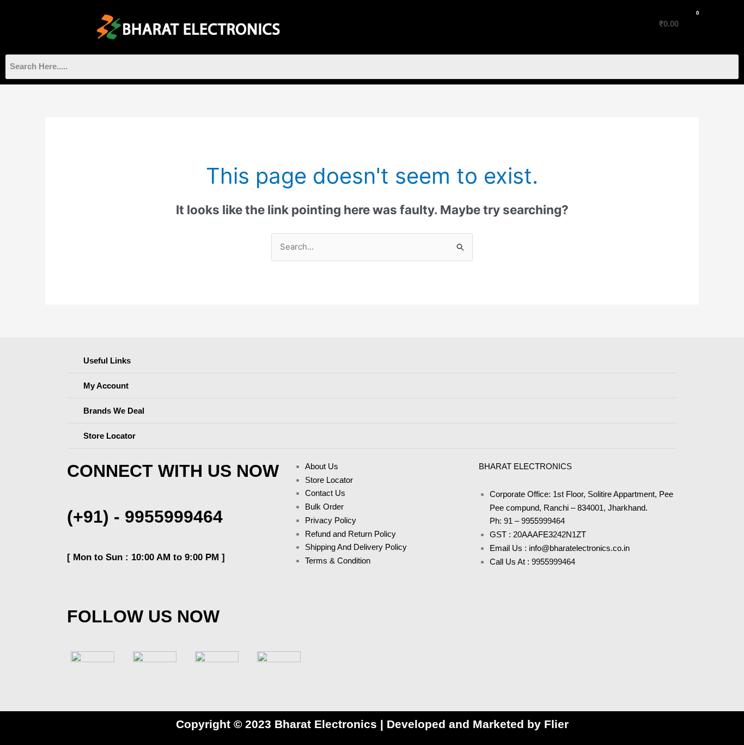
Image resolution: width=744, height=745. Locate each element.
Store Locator (109, 435)
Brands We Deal (113, 410)
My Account (106, 385)
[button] (40, 24)
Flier (556, 724)
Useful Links (107, 360)
